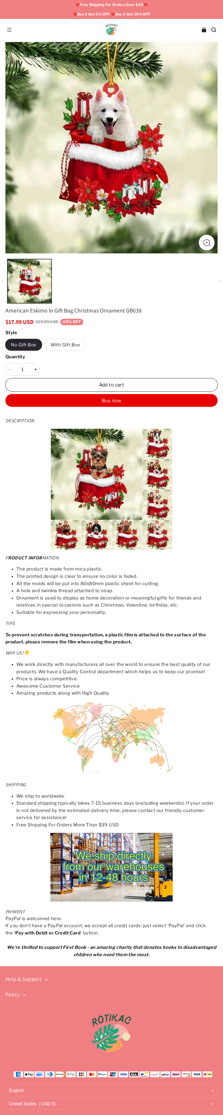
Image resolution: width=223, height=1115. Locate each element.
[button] (9, 30)
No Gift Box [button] (23, 344)
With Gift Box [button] (65, 344)
